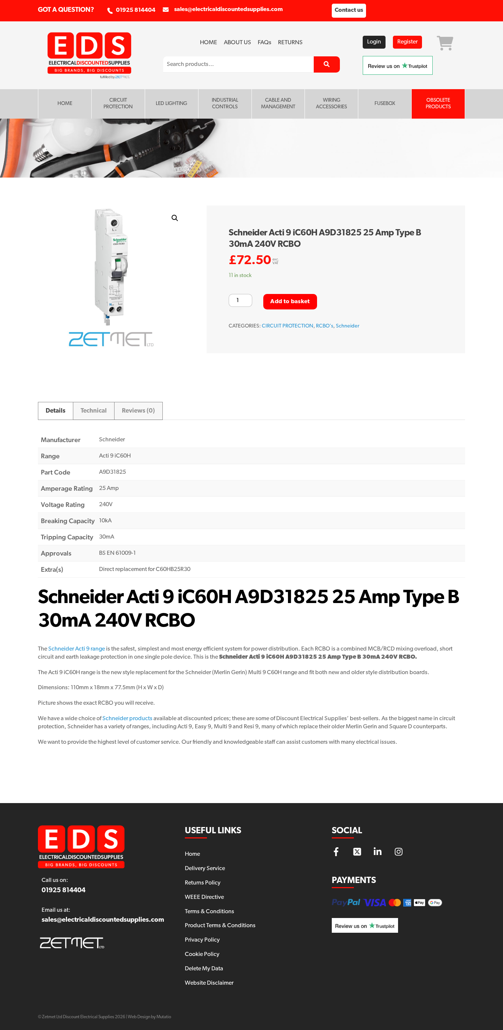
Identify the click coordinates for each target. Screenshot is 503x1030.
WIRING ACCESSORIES (331, 104)
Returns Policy (203, 883)
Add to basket (290, 302)
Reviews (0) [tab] (138, 411)
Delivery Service (205, 869)
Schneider (347, 326)
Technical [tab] (94, 411)
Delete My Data (204, 969)
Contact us (349, 10)
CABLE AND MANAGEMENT (278, 104)
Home (208, 43)
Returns (290, 43)
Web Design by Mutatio (149, 1017)
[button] (175, 218)
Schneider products (127, 719)
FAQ (264, 43)
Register (407, 42)
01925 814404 (135, 10)
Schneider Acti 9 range (76, 649)
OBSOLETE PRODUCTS (438, 104)
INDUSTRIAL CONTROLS (225, 104)
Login (374, 42)
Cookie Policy (202, 954)
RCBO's (324, 326)
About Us (237, 43)
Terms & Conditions (209, 912)
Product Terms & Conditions (220, 926)
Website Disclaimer (209, 983)
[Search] (327, 64)
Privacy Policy (202, 940)
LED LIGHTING (171, 103)
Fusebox (384, 103)
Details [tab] (56, 411)
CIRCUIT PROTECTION (118, 104)
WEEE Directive (204, 897)
